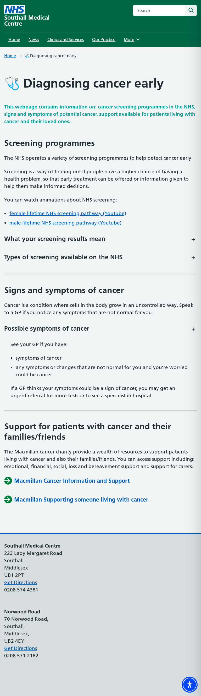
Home (14, 39)
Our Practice (103, 39)
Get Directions (20, 582)
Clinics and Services (65, 39)
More (131, 39)
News (34, 39)
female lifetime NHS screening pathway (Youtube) (67, 213)
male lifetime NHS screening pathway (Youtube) (65, 223)
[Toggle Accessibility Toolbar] (189, 684)
